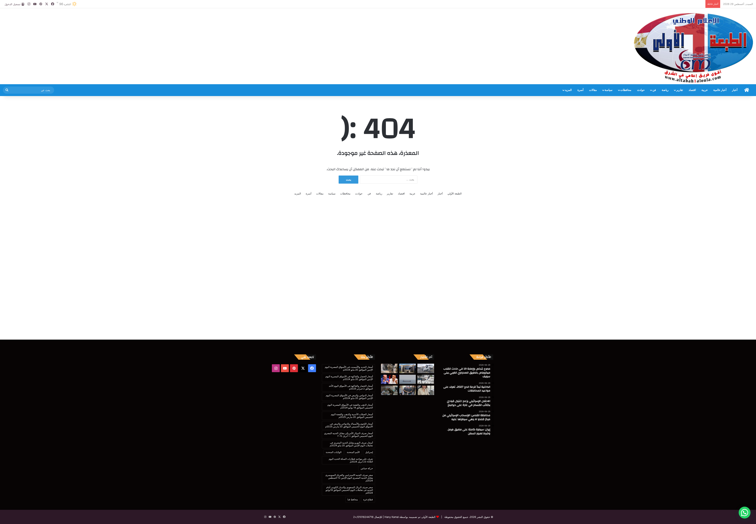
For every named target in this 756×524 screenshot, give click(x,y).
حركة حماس (367, 468)
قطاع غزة (368, 499)
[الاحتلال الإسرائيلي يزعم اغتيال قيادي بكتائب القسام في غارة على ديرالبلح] (389, 368)
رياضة (665, 90)
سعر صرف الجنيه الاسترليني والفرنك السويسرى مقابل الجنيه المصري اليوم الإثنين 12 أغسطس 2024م (349, 478)
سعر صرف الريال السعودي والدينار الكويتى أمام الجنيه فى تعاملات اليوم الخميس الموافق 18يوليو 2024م (349, 490)
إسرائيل (369, 452)
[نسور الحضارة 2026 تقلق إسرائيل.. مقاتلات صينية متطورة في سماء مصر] (425, 390)
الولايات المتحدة (333, 452)
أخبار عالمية (719, 90)
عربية (704, 90)
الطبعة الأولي (454, 193)
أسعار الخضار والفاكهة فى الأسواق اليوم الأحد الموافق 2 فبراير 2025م (351, 387)
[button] (744, 512)
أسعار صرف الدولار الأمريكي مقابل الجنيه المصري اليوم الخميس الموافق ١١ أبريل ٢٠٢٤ (348, 434)
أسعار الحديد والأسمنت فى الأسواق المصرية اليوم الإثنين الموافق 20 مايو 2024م (349, 368)
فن (654, 90)
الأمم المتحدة (353, 452)
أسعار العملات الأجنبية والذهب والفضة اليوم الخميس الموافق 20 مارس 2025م (352, 415)
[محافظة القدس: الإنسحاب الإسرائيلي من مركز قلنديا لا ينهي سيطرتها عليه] (425, 379)
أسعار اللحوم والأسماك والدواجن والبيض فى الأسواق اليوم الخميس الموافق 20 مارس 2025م (349, 425)
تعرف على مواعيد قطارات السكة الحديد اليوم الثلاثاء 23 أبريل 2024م (351, 460)
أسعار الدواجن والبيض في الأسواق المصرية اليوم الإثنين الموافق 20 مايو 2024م (349, 397)
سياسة (608, 90)
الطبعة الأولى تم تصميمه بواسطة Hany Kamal (409, 516)
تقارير (679, 90)
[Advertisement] (252, 21)
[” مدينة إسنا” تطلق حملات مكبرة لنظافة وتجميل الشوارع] (389, 390)
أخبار (734, 90)
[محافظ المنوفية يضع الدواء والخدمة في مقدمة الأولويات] (407, 390)
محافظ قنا (352, 499)
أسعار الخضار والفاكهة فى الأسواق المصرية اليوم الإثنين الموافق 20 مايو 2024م (349, 378)
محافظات (625, 90)
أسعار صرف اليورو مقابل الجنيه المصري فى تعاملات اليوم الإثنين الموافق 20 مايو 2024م (351, 444)
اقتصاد (692, 90)
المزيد (568, 90)
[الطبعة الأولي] (693, 47)
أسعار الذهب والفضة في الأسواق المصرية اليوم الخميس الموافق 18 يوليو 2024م (350, 406)
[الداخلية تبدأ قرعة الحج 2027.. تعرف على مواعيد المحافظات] (407, 368)
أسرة (580, 90)
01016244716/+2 (363, 516)
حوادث (641, 90)
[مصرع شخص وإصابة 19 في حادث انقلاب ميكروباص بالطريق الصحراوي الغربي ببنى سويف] (425, 368)
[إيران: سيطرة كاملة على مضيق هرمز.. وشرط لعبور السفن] (407, 379)
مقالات (593, 90)
